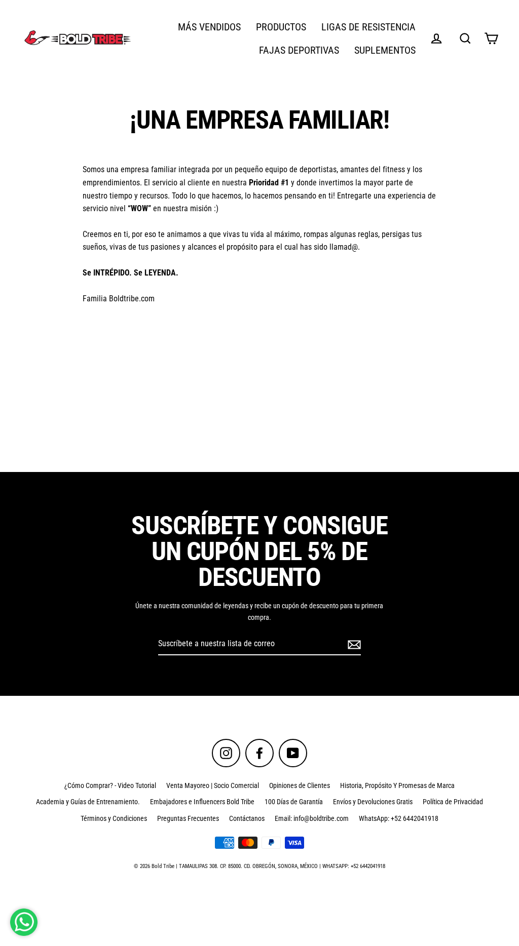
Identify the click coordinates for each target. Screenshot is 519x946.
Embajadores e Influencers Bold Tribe (202, 802)
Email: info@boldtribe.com (312, 818)
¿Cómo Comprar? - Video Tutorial (110, 785)
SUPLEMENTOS (385, 50)
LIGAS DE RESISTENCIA (368, 27)
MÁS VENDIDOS (209, 27)
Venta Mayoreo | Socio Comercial (212, 785)
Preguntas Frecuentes (188, 818)
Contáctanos (247, 818)
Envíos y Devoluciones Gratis (373, 802)
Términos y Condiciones (114, 818)
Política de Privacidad (453, 802)
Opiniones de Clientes (299, 785)
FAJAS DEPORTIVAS (299, 50)
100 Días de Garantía (294, 802)
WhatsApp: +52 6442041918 (398, 818)
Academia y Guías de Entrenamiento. (88, 802)
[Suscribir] (353, 644)
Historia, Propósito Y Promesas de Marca (397, 785)
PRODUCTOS (281, 27)
